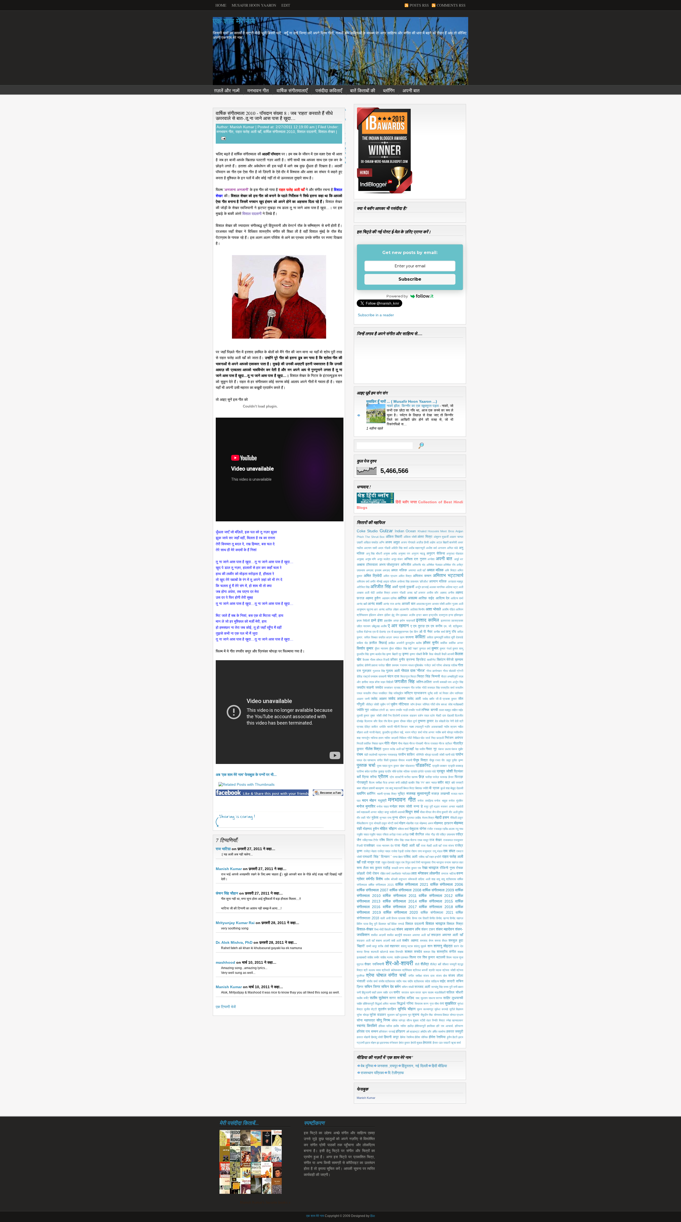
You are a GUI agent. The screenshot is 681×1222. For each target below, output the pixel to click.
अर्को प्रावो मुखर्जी (403, 587)
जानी (367, 698)
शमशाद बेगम (426, 940)
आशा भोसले (433, 609)
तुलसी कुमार (363, 715)
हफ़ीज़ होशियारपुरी (417, 1026)
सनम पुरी (447, 986)
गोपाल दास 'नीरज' (413, 670)
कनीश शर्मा (439, 631)
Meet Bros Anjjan (451, 531)
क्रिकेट (421, 660)
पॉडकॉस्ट (423, 765)
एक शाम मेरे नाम (234, 21)
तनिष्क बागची (429, 710)
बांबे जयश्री (457, 782)
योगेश (423, 829)
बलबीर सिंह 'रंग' (416, 782)
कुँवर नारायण (381, 648)
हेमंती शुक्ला (416, 1042)
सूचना (415, 1015)
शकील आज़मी (378, 935)
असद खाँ (412, 592)
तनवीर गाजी (415, 710)
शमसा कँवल (441, 940)
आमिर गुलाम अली (454, 603)
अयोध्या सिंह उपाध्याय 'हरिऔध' (412, 581)
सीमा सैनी (439, 1003)
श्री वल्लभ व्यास (372, 970)
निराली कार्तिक (364, 743)
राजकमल (448, 840)
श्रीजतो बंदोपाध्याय (391, 970)
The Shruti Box (375, 536)
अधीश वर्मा (431, 548)
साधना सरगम (435, 998)
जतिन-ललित (423, 682)
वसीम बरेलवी (390, 879)
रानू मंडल (437, 851)
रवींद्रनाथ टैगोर (370, 840)
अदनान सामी (370, 548)
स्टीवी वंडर (425, 1020)
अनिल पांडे (452, 548)
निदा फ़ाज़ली (437, 737)
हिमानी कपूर (391, 1037)
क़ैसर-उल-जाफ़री (441, 1042)
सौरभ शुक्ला (412, 1020)
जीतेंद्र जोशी (372, 704)
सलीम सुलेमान (379, 998)
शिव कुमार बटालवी (433, 957)
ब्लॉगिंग (389, 90)
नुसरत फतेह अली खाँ (393, 749)
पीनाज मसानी (405, 760)
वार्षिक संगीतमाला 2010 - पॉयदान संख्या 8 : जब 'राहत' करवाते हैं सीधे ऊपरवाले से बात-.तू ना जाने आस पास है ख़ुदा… (274, 115)
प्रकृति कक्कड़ (455, 765)
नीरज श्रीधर (445, 743)
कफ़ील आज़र (385, 637)
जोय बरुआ (441, 704)
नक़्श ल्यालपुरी (416, 726)
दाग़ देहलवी (448, 715)
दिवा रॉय (383, 721)
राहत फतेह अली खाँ (248, 132)
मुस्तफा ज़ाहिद (414, 817)
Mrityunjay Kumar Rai (235, 923)
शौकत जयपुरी (449, 964)
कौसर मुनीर (397, 660)
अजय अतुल (392, 542)
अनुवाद (360, 559)
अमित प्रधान (390, 575)
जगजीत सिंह (404, 681)
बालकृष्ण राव (382, 788)
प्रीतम (383, 776)
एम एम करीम (434, 626)
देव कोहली (440, 721)
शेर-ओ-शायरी (399, 963)
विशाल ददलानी (306, 132)
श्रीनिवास (407, 970)
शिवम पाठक (452, 957)
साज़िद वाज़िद (405, 998)
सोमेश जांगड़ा (398, 1020)
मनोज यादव (383, 806)
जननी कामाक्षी (440, 682)
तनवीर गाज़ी (402, 710)
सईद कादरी (447, 981)
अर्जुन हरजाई (422, 587)
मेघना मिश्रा (428, 817)
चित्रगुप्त (405, 676)
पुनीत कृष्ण (457, 760)
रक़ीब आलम (448, 828)
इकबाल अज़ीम (407, 615)
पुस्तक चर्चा (366, 765)
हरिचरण (459, 1026)
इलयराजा (445, 620)
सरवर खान (421, 992)
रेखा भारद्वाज (430, 868)
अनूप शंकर (397, 559)
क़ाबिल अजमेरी (396, 643)
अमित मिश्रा (405, 575)
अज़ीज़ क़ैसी (422, 542)
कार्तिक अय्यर (456, 643)
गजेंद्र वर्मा (429, 665)
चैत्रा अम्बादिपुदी (449, 676)
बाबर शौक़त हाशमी (366, 788)
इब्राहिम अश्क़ (391, 620)
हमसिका (431, 1026)
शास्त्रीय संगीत (446, 952)
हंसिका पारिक (385, 1026)
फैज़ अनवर (389, 782)
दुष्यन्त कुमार (426, 721)
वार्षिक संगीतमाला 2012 (436, 895)
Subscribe (409, 279)
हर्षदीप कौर (426, 1031)
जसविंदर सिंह (385, 693)
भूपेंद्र (401, 794)
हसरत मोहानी (363, 1037)
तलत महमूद (445, 710)
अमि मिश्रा (450, 570)
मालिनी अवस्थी (397, 812)
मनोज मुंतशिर (456, 800)
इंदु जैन (395, 615)
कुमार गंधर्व (445, 648)
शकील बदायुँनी (394, 935)
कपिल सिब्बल (370, 637)
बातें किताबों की (362, 90)
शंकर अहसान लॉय (408, 929)
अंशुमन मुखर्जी (441, 536)
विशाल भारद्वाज (435, 923)
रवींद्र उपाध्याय (447, 834)
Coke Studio (367, 531)
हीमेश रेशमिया (437, 1037)
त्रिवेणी (396, 715)
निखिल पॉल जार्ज (421, 737)
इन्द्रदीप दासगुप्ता (438, 615)
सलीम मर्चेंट (363, 998)
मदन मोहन (369, 800)
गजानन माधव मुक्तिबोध (411, 665)
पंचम (360, 754)
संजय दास (428, 975)
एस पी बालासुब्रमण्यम (398, 631)
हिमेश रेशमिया (407, 1037)
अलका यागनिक (437, 587)
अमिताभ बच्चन (422, 576)
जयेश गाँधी (420, 687)
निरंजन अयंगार (454, 738)
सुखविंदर (450, 1003)
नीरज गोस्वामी (416, 743)
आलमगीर (404, 609)
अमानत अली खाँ (417, 570)
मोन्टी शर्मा (393, 823)
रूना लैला (363, 868)
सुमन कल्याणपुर (425, 1009)
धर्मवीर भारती (386, 726)
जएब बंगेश (374, 682)
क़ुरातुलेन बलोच (413, 643)
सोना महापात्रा (366, 1020)
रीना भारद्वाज (437, 862)
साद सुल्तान (421, 998)
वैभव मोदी (379, 929)
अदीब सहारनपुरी (417, 548)
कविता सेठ (362, 643)
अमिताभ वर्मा (363, 581)
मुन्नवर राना (385, 817)
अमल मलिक (399, 570)
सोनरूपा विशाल (441, 1014)
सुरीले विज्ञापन (456, 1009)
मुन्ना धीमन (399, 818)
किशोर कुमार (365, 648)
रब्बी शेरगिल (416, 834)
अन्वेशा (430, 559)
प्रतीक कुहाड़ (377, 771)
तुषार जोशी (375, 715)
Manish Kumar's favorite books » (265, 1202)
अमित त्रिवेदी (373, 575)
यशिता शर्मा (403, 828)
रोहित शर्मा (385, 873)
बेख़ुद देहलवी (456, 788)
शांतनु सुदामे (420, 946)
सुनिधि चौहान (407, 1009)
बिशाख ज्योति (421, 788)
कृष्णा (405, 654)
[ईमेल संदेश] (223, 138)
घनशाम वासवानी (378, 676)
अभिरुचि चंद (418, 564)
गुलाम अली (393, 671)
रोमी (368, 873)
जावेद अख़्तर (379, 699)
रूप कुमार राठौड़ (380, 868)
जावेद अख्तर (396, 698)
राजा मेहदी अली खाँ (431, 845)
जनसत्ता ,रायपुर (387, 1066)
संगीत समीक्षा (415, 975)
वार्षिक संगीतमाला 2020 (400, 912)
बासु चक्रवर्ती (395, 788)
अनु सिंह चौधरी (374, 553)
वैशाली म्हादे (390, 929)
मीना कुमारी (442, 812)
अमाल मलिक (435, 570)
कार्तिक (443, 643)
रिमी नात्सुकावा (423, 862)
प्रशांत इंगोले (417, 771)
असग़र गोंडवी (398, 592)
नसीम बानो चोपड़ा (444, 732)
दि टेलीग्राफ (396, 1073)
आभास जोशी (438, 603)
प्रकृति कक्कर (439, 765)
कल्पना (409, 637)
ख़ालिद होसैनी (364, 665)
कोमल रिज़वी (382, 659)
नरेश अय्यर (428, 732)
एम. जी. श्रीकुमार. (453, 626)
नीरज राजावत (431, 743)
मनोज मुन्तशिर (366, 806)
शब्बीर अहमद (410, 940)
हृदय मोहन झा (372, 1042)
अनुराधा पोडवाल (454, 553)
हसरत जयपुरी (454, 1031)
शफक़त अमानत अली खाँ (447, 935)
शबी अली (396, 940)
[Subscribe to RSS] (314, 824)
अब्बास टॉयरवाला (367, 565)
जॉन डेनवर (416, 704)
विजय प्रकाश (398, 918)
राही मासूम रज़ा (371, 862)
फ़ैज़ (421, 777)
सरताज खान (407, 992)
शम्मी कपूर (371, 946)
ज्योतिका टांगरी (377, 710)
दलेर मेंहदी (435, 715)
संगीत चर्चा (397, 975)
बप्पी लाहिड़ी (401, 782)
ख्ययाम (395, 665)
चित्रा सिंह (423, 676)
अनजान (442, 548)
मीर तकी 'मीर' (364, 817)
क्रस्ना (410, 660)
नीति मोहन (390, 743)
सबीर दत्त (388, 992)
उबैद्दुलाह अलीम (379, 626)
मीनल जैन (431, 812)
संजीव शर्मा (372, 981)
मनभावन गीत (258, 90)
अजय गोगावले (408, 542)
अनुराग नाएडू (418, 553)
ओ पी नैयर (426, 632)
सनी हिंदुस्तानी (364, 992)
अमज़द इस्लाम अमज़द (378, 570)
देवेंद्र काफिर (371, 726)
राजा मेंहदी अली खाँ (407, 845)
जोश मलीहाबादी (455, 704)
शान (429, 946)
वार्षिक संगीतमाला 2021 (411, 884)
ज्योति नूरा (363, 710)
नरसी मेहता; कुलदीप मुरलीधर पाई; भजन (389, 732)
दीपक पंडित (406, 721)
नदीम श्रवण (450, 726)
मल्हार (437, 806)
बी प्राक (434, 788)
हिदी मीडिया (439, 1066)
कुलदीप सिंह (363, 654)
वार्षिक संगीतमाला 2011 (399, 895)
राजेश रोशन (411, 851)
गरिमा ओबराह (443, 665)
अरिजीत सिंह (380, 586)
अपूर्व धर (458, 559)
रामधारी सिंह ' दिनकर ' (377, 857)
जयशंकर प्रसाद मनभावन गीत (399, 687)
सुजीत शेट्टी (370, 1009)
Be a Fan (328, 792)
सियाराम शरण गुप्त (424, 1003)
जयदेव (379, 687)
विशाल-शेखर (326, 132)
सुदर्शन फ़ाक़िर (387, 1009)
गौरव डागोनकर (434, 670)
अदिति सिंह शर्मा (399, 548)
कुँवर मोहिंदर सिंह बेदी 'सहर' (403, 648)
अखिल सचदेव (371, 542)
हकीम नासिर (399, 1026)
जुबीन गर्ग (385, 704)
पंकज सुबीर (457, 749)
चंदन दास (393, 676)
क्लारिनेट (431, 659)
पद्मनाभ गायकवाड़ (387, 754)
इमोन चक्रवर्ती (407, 620)
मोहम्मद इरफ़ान (443, 823)
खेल (388, 665)
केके (425, 654)
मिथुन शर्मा (412, 812)
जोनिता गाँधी (428, 704)
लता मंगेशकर (419, 873)
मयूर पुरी (428, 806)
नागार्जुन (365, 737)
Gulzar (386, 530)
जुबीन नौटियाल (400, 704)
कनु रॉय (451, 632)
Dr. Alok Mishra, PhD (234, 942)
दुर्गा (415, 721)
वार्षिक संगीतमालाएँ (292, 90)
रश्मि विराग (386, 840)
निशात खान (377, 743)
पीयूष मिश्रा (420, 760)
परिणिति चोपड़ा (423, 754)
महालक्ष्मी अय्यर (369, 812)
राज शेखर (435, 840)
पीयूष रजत (435, 760)
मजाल (454, 793)
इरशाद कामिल (427, 620)
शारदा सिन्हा (363, 951)
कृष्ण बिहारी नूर (393, 654)
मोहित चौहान (388, 828)
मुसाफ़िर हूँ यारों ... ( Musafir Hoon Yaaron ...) (401, 401)
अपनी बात (411, 90)
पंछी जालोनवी (370, 754)
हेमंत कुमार (404, 1042)
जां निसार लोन (446, 693)
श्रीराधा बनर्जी (420, 970)
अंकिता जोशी (410, 536)
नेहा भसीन (420, 749)
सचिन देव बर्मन (391, 986)
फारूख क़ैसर (447, 777)
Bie (372, 1216)
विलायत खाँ (384, 923)
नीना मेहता (403, 743)
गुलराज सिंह (379, 670)
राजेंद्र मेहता (370, 851)
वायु (438, 879)
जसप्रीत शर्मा (447, 687)
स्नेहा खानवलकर (454, 1020)
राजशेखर (369, 845)
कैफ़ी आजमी (448, 654)
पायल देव (361, 760)
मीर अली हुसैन (456, 812)
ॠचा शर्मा (456, 1042)
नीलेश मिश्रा (373, 749)
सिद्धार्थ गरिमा (405, 1003)
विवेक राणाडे (397, 923)
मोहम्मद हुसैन (371, 829)
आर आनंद (379, 609)
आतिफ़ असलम (407, 598)
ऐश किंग (414, 631)
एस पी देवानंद (379, 631)
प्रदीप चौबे (390, 771)
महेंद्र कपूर (383, 812)
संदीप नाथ (401, 981)
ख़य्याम (459, 660)
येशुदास (413, 829)
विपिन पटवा (362, 923)
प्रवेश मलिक (403, 771)
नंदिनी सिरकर (401, 726)
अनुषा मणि (370, 559)
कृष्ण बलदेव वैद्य (378, 654)
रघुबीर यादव (363, 834)
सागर (392, 998)
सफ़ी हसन (377, 992)
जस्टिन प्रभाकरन (415, 693)
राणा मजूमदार (425, 851)
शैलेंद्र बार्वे (435, 964)
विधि (408, 918)
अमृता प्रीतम (389, 581)
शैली (417, 964)
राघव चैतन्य (411, 840)
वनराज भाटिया (448, 873)
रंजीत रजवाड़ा (434, 828)
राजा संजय (448, 845)
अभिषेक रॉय (449, 564)
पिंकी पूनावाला (390, 760)
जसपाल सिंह (433, 687)
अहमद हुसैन (373, 598)
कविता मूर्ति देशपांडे (453, 637)
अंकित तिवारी (394, 537)
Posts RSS (419, 5)
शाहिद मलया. (387, 957)
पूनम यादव (382, 765)
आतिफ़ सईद (426, 598)
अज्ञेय (432, 542)
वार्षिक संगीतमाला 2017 (400, 907)
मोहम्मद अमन (426, 823)
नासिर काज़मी (391, 737)
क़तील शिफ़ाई (378, 643)
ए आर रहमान (398, 625)
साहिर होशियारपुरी (365, 1003)
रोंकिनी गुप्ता (447, 868)
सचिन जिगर (372, 986)
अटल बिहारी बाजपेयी (446, 542)
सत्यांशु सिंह (437, 986)
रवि (437, 834)
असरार (421, 592)
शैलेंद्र (425, 964)
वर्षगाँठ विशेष (374, 879)
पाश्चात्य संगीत (375, 760)
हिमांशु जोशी (377, 1037)
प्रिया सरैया (369, 777)
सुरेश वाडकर (378, 1015)
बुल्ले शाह (445, 788)
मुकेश (375, 818)
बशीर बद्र (444, 782)
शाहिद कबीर (373, 957)
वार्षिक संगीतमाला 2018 (436, 907)
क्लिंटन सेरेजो (445, 660)
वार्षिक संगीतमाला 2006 (446, 884)
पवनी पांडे (450, 754)
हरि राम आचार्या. (445, 1026)
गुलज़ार (366, 671)
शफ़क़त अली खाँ (366, 940)
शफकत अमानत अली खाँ (416, 935)
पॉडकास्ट (410, 765)
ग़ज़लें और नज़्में (226, 90)
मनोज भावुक (440, 800)
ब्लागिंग (361, 793)
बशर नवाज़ (431, 782)
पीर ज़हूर (446, 760)
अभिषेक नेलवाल (434, 564)
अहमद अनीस (447, 592)
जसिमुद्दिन (398, 693)
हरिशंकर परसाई (387, 1031)
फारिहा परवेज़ (432, 777)
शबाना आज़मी (383, 940)
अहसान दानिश (389, 598)
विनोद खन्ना (442, 918)
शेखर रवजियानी (374, 964)
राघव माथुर (423, 840)
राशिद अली (410, 857)
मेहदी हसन (442, 817)
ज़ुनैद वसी (432, 693)
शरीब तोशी (383, 946)
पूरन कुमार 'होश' (396, 765)
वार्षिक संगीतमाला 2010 (279, 132)
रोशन (375, 873)
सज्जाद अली (422, 987)
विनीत (432, 918)
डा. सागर (390, 710)
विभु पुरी (373, 923)
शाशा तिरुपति (396, 951)
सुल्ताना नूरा (405, 1014)
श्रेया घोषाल (376, 975)
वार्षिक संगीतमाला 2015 (381, 884)
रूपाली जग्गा (398, 868)
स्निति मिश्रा (438, 1020)
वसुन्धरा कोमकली (408, 879)
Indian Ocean (405, 531)
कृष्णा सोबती (416, 654)
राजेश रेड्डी (397, 851)
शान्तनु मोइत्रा (443, 946)
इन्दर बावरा (422, 615)
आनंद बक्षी (362, 603)
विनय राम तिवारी (420, 918)
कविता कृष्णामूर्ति (435, 637)
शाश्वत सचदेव (413, 952)
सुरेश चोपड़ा (363, 1014)
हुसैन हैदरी (452, 1037)
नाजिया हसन (377, 737)
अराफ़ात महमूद (455, 581)
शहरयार (395, 946)
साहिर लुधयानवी (453, 998)
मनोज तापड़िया (425, 800)
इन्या (451, 615)
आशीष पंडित (448, 609)
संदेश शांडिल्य (432, 981)
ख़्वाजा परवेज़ (378, 665)
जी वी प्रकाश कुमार (446, 698)
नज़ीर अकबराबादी (434, 726)
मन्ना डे (418, 806)
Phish (360, 536)
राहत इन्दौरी (435, 856)
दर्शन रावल (423, 715)
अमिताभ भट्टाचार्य (448, 575)
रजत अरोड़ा (402, 834)
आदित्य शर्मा (457, 598)
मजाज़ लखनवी (440, 794)
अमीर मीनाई (376, 581)
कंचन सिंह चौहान (227, 893)
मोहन (402, 823)
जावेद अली (414, 699)
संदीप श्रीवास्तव (416, 981)
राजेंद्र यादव (384, 851)
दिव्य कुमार (393, 721)
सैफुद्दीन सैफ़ (427, 1014)
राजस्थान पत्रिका (372, 1073)
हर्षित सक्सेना (439, 1031)
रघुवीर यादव (375, 834)
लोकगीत (434, 873)
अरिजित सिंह (363, 587)
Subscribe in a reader (376, 315)
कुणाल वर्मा (424, 648)
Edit (285, 5)
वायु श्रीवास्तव (448, 879)
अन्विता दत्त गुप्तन (415, 559)
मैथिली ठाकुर (456, 817)
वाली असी (385, 918)
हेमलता (427, 1043)
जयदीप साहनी (365, 687)
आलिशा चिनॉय (417, 609)
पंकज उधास (444, 749)
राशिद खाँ (423, 856)
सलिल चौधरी (454, 992)
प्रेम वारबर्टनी (396, 777)
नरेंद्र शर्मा (416, 732)
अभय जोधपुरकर (389, 565)
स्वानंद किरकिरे (367, 1026)
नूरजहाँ (409, 749)
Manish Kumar (229, 869)
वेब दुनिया (367, 1066)
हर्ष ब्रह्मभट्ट (413, 1031)
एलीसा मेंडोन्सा (364, 631)
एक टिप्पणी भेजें (226, 1007)
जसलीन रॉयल (370, 693)
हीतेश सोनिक (421, 1037)
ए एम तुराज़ (417, 626)
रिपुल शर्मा (410, 862)
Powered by (397, 296)
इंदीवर (387, 615)
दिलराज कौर (370, 721)
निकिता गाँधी (405, 737)
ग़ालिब (454, 665)
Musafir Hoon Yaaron (254, 5)
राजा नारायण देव (385, 845)
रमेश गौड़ (430, 834)
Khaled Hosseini (428, 531)
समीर (396, 992)
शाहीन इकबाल (402, 957)
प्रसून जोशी (445, 771)
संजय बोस (441, 975)
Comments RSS (451, 5)
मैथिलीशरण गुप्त (365, 823)
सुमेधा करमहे (441, 1009)
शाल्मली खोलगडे (379, 951)
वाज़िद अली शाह (426, 879)
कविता (420, 636)
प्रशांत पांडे (430, 771)
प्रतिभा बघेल (363, 771)
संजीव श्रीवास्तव (387, 981)
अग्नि (381, 542)
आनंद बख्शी (375, 604)
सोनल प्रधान (456, 1014)
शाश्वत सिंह (429, 951)
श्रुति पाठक (435, 970)
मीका (422, 812)
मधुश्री (382, 801)
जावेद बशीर (428, 698)
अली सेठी (370, 592)
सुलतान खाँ (392, 1014)
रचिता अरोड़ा (389, 834)
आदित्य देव (442, 598)
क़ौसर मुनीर (431, 643)
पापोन (459, 754)
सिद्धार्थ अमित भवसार (385, 1003)
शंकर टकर (428, 929)
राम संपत (449, 851)
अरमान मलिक (438, 581)
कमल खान (398, 637)
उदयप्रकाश (457, 620)
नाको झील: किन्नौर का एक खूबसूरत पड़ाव (413, 406)
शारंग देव (458, 946)
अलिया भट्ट (452, 587)
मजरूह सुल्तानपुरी (418, 793)
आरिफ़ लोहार (392, 609)
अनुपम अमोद (390, 553)
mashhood (225, 962)
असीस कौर (432, 592)
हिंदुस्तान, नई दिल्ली (415, 1066)
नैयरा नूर (431, 749)
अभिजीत (406, 565)
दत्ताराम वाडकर (409, 715)
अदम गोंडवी (384, 548)
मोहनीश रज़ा (412, 823)
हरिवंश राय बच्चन (367, 1031)
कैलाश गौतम (369, 659)
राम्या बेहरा (398, 856)
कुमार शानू (457, 648)
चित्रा (413, 676)
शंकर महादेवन (445, 929)
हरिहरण (400, 1031)
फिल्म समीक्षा (375, 782)
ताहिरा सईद (457, 710)
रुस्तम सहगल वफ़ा (454, 862)
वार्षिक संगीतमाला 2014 (400, 901)
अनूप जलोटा (383, 559)
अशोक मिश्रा (383, 592)
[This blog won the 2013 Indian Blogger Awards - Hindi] (385, 193)
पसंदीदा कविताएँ (328, 90)
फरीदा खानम (411, 777)
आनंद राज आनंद (392, 603)
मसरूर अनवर (448, 806)
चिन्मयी (435, 676)
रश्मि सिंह (399, 840)
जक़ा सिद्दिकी (386, 682)
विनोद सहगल (456, 918)
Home (220, 5)
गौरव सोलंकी (449, 670)
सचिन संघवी (408, 986)
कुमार (434, 648)
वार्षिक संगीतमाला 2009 (438, 890)
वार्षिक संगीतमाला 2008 (405, 890)
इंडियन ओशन (376, 615)
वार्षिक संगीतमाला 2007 (372, 890)
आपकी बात (408, 604)
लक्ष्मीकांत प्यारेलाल (400, 873)
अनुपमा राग (404, 553)
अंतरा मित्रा (424, 537)
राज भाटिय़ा (223, 849)
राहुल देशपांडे (388, 862)
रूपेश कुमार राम (413, 868)
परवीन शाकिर (406, 755)
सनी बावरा (458, 986)
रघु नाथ (459, 828)
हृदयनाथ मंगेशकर (389, 1042)
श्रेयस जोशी (448, 970)
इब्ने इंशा (377, 620)
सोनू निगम (383, 1020)
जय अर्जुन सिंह (455, 682)
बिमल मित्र (408, 788)
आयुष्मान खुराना (365, 609)
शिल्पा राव (415, 957)
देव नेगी (450, 721)
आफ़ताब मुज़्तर (423, 603)
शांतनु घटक (407, 946)
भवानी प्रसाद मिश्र (387, 793)
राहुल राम (400, 862)
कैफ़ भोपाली (435, 654)
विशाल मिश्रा (455, 924)
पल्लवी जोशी (438, 754)
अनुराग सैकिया (435, 553)
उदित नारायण (364, 626)
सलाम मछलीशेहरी (437, 992)
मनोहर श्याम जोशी (401, 806)
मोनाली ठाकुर (380, 823)
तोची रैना (387, 715)
